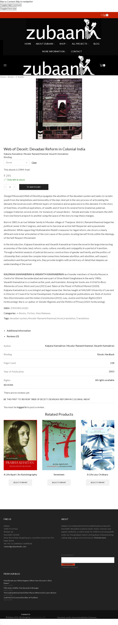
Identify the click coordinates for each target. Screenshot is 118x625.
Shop (62, 43)
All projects (79, 43)
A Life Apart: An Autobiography (20, 474)
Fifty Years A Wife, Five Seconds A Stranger (21, 588)
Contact (76, 51)
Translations (82, 318)
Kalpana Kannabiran (13, 154)
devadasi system (18, 318)
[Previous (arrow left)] (0, 624)
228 (112, 363)
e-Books (20, 76)
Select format (20, 482)
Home (28, 43)
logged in (22, 407)
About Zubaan (44, 43)
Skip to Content (7, 1)
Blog (96, 43)
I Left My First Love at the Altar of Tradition (21, 597)
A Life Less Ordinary (97, 474)
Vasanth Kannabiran (58, 154)
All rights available (104, 380)
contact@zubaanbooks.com (15, 546)
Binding (8, 157)
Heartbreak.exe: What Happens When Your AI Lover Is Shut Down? (28, 581)
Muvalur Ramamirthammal (36, 154)
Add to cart (35, 187)
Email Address (67, 555)
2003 (111, 371)
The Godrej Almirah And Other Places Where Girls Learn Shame (30, 593)
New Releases (43, 313)
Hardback (109, 354)
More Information (53, 51)
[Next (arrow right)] (1, 624)
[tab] (19, 330)
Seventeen (59, 474)
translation (69, 318)
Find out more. (100, 538)
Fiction (31, 313)
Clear (34, 162)
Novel (60, 318)
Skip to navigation (24, 1)
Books (11, 76)
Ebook (100, 354)
